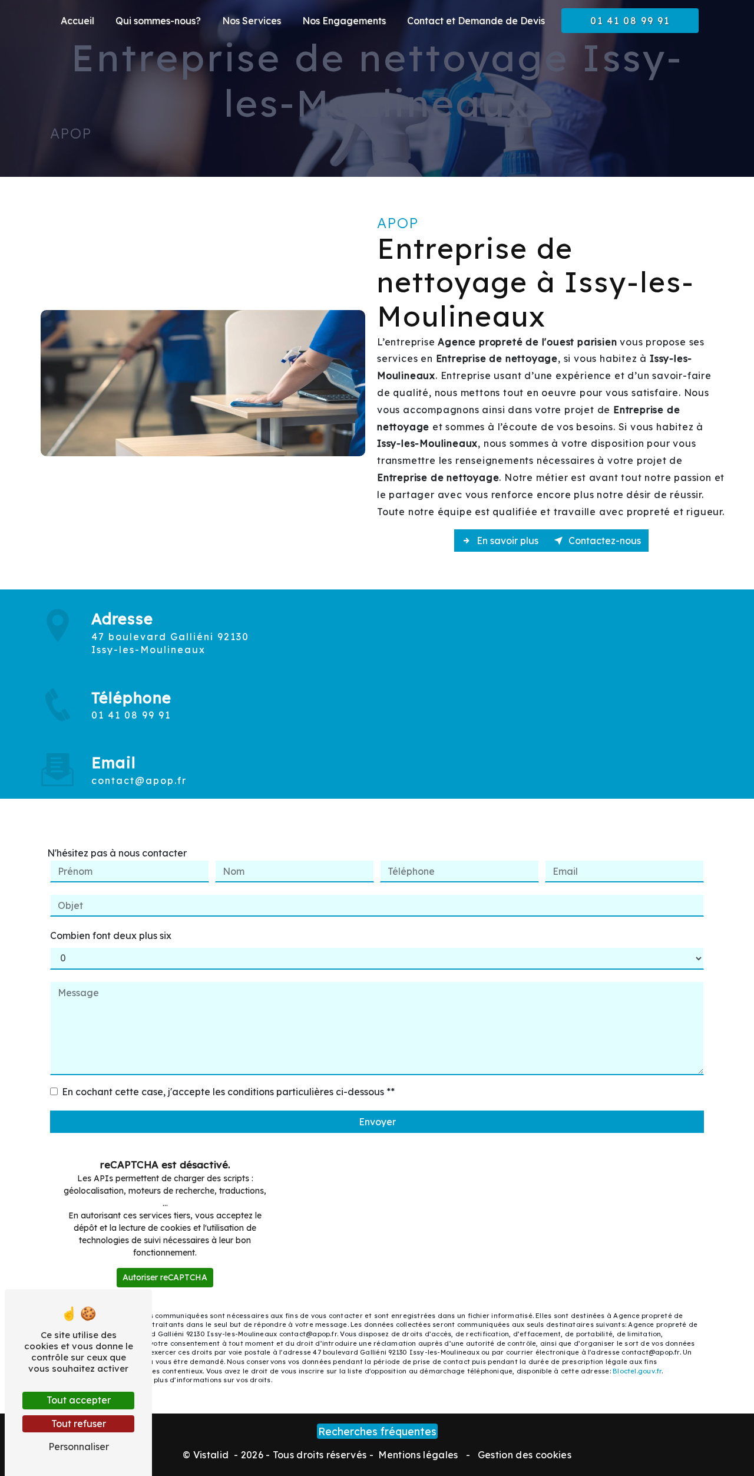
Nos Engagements (344, 21)
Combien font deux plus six (110, 935)
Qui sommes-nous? (158, 21)
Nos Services (251, 21)
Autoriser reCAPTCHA (165, 1277)
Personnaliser (78, 1446)
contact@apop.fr (139, 780)
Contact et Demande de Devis (476, 21)
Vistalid (212, 1455)
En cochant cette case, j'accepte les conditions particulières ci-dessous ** (228, 1092)
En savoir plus (506, 540)
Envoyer (377, 1122)
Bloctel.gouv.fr (637, 1371)
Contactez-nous (603, 540)
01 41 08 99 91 (630, 21)
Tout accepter (79, 1400)
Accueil (77, 21)
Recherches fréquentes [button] (377, 1431)
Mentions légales (418, 1455)
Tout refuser (78, 1423)
